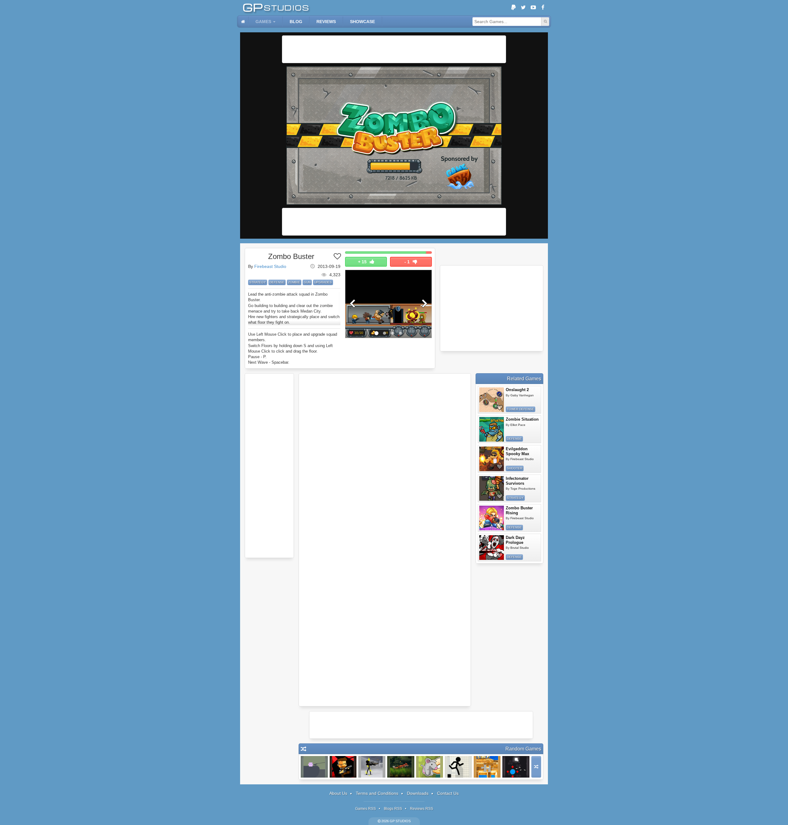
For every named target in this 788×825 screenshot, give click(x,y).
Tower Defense (520, 409)
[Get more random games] (536, 767)
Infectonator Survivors (517, 481)
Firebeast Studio (270, 266)
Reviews (326, 21)
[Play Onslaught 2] (491, 399)
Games (263, 21)
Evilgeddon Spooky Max (517, 451)
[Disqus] (385, 459)
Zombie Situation (522, 419)
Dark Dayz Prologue (515, 540)
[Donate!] (513, 8)
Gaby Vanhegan (522, 395)
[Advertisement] (394, 49)
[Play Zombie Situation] (491, 429)
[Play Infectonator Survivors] (491, 488)
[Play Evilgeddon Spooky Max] (491, 459)
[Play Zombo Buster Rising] (491, 518)
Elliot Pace (517, 425)
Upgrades (323, 282)
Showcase (362, 21)
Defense (277, 282)
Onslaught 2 (517, 389)
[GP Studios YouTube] (533, 8)
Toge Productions (522, 488)
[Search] (545, 21)
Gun (307, 282)
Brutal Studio (519, 547)
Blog (296, 21)
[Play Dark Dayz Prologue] (491, 547)
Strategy (257, 282)
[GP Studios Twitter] (523, 8)
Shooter (514, 468)
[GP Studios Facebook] (543, 8)
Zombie (294, 282)
